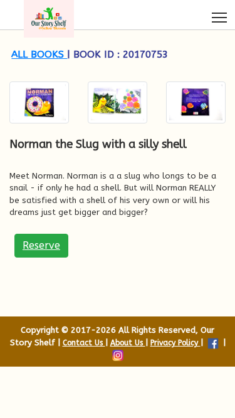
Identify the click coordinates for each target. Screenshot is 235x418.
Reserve (41, 245)
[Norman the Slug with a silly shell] (39, 102)
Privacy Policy (175, 342)
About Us (127, 342)
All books (39, 54)
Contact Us (84, 342)
